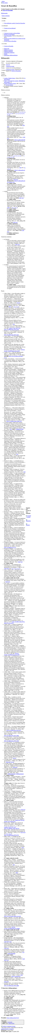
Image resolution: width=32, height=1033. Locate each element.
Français (8, 64)
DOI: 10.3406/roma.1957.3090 (11, 735)
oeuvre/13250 (11, 1023)
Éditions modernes (8, 51)
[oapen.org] (17, 820)
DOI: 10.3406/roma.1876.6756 (11, 835)
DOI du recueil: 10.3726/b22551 (14, 821)
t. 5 (10, 113)
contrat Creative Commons (7, 1028)
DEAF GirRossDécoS (19, 170)
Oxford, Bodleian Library (10, 83)
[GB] (23, 125)
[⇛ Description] (9, 85)
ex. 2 (9, 169)
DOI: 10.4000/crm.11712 (10, 547)
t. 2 (22, 112)
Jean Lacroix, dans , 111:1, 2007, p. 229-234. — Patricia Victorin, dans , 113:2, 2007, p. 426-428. (14, 930)
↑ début (3, 1)
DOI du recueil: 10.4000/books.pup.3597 (12, 654)
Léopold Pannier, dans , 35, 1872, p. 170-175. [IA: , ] (16, 199)
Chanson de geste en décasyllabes (12, 33)
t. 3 (24, 112)
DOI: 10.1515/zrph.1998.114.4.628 (12, 916)
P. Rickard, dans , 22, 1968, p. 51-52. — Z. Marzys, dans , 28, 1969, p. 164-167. (14, 908)
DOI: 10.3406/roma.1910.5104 (11, 329)
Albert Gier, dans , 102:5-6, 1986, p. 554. (14, 858)
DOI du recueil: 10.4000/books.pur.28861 (12, 928)
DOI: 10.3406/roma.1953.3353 (11, 334)
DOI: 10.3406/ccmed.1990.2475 (14, 421)
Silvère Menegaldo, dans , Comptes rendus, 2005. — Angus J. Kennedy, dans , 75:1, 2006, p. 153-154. (14, 578)
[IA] (8, 126)
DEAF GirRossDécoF (19, 180)
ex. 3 (19, 568)
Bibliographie (4, 13)
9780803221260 (19, 429)
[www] (18, 302)
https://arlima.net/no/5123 (13, 1017)
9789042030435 (20, 774)
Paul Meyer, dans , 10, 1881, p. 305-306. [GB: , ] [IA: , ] (16, 183)
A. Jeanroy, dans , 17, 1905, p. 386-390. (16, 209)
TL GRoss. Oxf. (11, 182)
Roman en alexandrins (9, 34)
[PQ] (23, 847)
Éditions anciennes (8, 50)
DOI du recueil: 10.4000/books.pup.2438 (14, 350)
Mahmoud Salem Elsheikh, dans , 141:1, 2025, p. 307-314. (16, 284)
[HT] (10, 306)
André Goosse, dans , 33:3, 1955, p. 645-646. (14, 1007)
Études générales (6, 15)
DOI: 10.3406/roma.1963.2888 (11, 985)
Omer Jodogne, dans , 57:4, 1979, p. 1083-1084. (14, 1015)
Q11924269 (9, 1022)
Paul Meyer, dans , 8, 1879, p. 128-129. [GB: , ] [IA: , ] (16, 171)
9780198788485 (11, 953)
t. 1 (20, 112)
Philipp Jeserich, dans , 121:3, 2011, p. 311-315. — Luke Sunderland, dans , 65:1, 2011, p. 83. (14, 775)
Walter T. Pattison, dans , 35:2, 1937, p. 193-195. (14, 997)
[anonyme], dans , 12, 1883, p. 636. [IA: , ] (14, 563)
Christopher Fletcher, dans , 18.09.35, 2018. (13, 955)
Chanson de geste (10, 66)
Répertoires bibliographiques (11, 55)
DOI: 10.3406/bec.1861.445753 (11, 828)
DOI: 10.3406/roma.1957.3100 (11, 741)
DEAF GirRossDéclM (19, 139)
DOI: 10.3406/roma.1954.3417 (13, 730)
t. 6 (12, 113)
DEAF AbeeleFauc (16, 976)
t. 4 (8, 113)
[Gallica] (11, 328)
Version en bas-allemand (10, 28)
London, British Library (9, 78)
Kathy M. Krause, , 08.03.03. (13, 936)
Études (5, 54)
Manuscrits (6, 48)
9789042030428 (11, 774)
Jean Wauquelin (8, 35)
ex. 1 (13, 207)
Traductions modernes (9, 52)
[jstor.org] (8, 762)
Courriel (28, 517)
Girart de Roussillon (8, 10)
